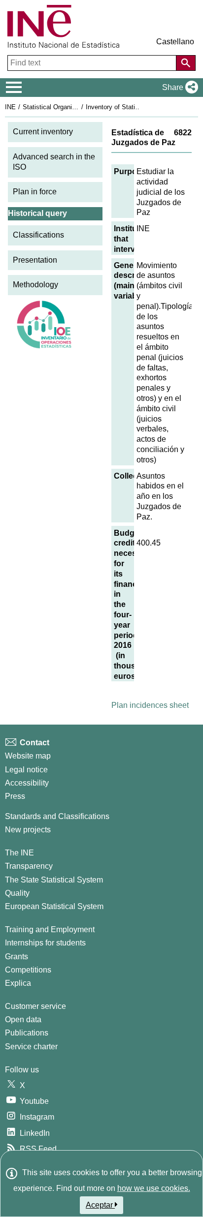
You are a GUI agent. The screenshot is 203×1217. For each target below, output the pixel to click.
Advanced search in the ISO (54, 161)
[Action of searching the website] (186, 63)
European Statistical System (54, 906)
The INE (19, 853)
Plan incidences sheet (150, 705)
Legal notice (26, 769)
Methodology (35, 284)
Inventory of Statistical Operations (134, 107)
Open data (23, 1019)
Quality (17, 893)
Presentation (35, 260)
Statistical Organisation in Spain (68, 107)
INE (10, 107)
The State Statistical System (54, 880)
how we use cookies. (153, 1188)
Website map (28, 756)
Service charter (31, 1046)
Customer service (35, 1006)
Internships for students (45, 943)
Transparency (29, 866)
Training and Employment (50, 929)
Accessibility (27, 783)
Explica (18, 983)
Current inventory (43, 131)
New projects (28, 829)
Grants (16, 956)
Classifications (38, 235)
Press (15, 796)
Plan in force (35, 191)
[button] (178, 87)
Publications (26, 1033)
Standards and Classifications (57, 816)
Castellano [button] (175, 41)
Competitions (28, 970)
